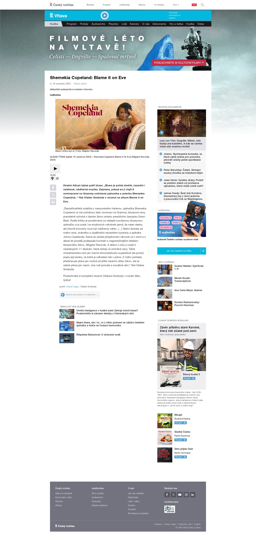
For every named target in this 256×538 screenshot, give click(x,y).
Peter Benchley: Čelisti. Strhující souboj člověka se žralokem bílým (183, 171)
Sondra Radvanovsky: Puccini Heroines (187, 304)
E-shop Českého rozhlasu (173, 320)
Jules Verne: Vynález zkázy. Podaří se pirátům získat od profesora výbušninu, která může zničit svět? (183, 183)
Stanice (142, 5)
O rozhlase (159, 5)
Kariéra (131, 505)
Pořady (84, 23)
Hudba (54, 23)
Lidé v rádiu (133, 501)
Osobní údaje (170, 524)
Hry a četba (176, 23)
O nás (145, 23)
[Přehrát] (55, 168)
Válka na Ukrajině (63, 493)
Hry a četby (165, 218)
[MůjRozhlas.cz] (55, 95)
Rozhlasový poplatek (138, 513)
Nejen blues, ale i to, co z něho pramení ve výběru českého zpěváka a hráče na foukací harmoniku (110, 324)
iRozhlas (90, 5)
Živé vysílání (165, 227)
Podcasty (96, 501)
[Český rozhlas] (61, 5)
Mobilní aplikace (100, 505)
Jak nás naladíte (136, 493)
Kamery (172, 18)
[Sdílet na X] (53, 195)
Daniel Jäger (73, 286)
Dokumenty (159, 23)
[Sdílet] (57, 179)
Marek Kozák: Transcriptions (182, 279)
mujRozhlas (124, 5)
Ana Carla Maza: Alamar (188, 290)
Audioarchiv (174, 15)
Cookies (157, 524)
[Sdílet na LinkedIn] (53, 202)
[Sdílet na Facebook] (53, 188)
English (197, 524)
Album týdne (80, 83)
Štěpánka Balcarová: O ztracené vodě (98, 334)
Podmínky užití (185, 524)
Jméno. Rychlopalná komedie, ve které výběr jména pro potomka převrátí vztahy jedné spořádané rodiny (183, 158)
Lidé (124, 23)
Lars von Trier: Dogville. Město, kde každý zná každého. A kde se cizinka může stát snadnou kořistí (181, 143)
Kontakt (132, 509)
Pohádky (164, 222)
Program (106, 5)
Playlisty (114, 23)
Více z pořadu (166, 262)
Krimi (176, 218)
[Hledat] (202, 5)
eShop (58, 505)
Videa (200, 23)
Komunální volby (63, 497)
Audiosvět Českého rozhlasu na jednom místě (177, 239)
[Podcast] (52, 179)
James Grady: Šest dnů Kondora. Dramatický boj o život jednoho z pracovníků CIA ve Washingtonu (183, 196)
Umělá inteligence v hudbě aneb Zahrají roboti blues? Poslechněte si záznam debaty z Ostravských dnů (107, 312)
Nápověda (133, 497)
